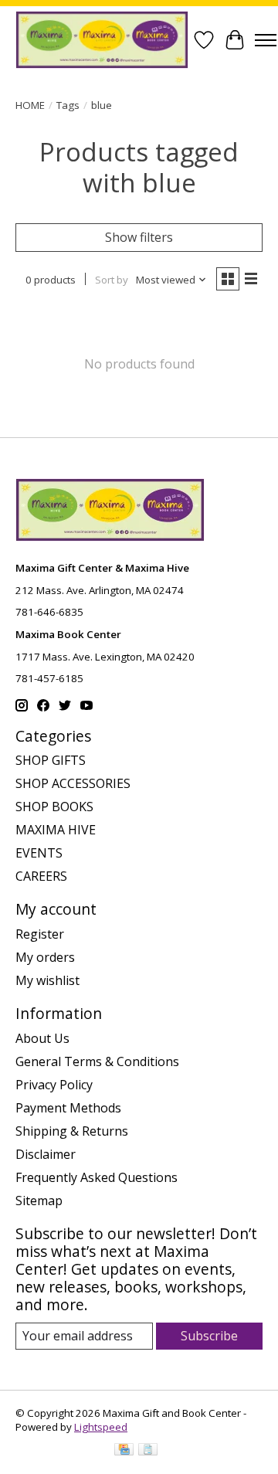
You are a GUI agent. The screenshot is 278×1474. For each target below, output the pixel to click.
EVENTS (39, 852)
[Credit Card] (124, 1451)
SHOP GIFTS (50, 760)
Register (39, 933)
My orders (45, 957)
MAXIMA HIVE (55, 829)
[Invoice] (148, 1451)
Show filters (139, 237)
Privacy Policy (54, 1084)
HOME (30, 105)
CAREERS (41, 876)
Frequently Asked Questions (96, 1177)
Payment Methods (68, 1107)
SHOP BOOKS (54, 806)
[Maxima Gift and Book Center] (101, 40)
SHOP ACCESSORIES (73, 783)
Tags (68, 105)
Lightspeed (100, 1427)
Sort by (111, 280)
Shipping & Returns (71, 1130)
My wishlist (47, 980)
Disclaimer (45, 1154)
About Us (42, 1038)
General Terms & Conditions (97, 1061)
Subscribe (209, 1335)
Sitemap (39, 1200)
